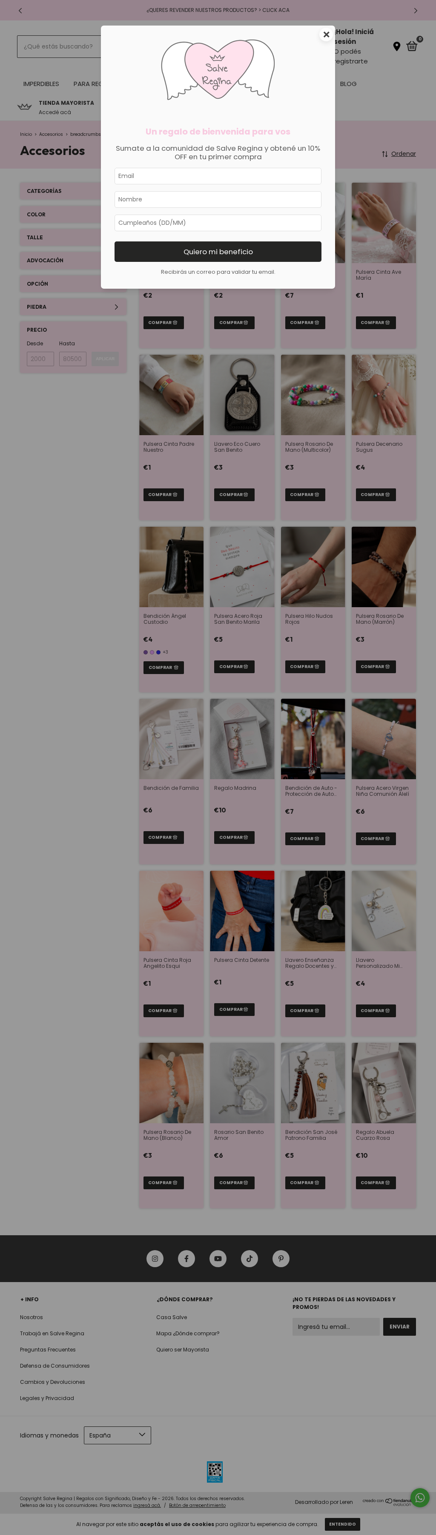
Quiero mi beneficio (218, 252)
